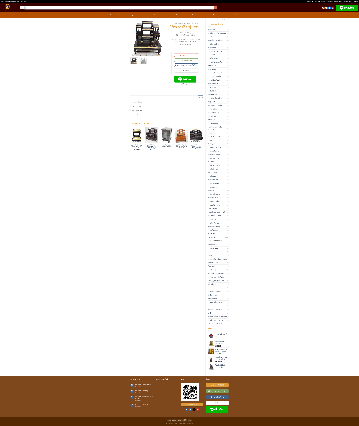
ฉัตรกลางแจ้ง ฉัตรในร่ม (172, 15)
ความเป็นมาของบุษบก (142, 404)
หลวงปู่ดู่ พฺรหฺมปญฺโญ (215, 62)
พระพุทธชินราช (213, 151)
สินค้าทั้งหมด (120, 15)
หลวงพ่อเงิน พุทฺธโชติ (215, 73)
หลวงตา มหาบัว (213, 112)
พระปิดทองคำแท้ (214, 44)
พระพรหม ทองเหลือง (215, 165)
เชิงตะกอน (211, 30)
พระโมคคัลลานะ (214, 223)
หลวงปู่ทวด (212, 116)
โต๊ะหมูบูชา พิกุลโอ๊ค (192, 23)
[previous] (133, 39)
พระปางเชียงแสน (214, 194)
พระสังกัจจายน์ (213, 169)
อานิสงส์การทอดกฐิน (142, 390)
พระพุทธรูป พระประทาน (136, 15)
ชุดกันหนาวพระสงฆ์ (215, 309)
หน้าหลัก (175, 23)
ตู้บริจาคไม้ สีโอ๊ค (166, 146)
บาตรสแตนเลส (213, 248)
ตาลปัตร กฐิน (212, 270)
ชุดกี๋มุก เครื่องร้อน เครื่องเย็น (217, 316)
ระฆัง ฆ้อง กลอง (213, 262)
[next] (162, 39)
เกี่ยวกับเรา (236, 15)
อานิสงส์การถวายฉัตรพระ (143, 384)
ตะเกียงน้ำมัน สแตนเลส (216, 273)
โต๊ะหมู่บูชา (182, 23)
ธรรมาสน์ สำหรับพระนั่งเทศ (217, 259)
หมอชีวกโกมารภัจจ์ (214, 136)
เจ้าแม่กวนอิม (212, 172)
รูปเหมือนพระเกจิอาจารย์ (216, 212)
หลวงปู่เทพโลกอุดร (214, 76)
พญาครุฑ (211, 101)
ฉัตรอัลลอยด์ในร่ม (214, 94)
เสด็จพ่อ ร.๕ (212, 65)
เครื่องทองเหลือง (213, 295)
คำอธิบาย (200, 97)
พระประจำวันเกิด (214, 154)
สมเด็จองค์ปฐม (213, 58)
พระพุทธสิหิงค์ (213, 180)
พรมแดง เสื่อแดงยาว (215, 302)
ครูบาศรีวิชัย (212, 69)
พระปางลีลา (212, 190)
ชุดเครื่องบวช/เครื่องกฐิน (216, 40)
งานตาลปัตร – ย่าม (154, 15)
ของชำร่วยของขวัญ (214, 216)
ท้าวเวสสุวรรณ (213, 83)
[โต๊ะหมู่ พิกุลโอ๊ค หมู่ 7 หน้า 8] (147, 38)
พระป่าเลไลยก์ (213, 198)
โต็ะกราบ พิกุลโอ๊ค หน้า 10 (136, 147)
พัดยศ (210, 255)
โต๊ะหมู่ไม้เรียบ (213, 208)
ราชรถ (210, 140)
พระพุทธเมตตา (213, 187)
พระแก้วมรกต (213, 230)
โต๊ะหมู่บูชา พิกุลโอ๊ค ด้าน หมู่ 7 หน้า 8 (151, 147)
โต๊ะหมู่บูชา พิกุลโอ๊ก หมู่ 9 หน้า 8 (196, 147)
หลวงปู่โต (211, 144)
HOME (110, 15)
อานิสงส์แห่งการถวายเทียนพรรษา (144, 397)
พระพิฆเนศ (212, 176)
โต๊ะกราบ (211, 266)
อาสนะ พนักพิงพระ (214, 291)
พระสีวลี (211, 162)
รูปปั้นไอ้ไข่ (212, 91)
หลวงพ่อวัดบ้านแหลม (215, 109)
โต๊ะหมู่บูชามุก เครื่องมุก (216, 281)
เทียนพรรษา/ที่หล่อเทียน (216, 324)
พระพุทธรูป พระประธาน (216, 147)
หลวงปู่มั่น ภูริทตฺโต (214, 80)
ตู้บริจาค (211, 252)
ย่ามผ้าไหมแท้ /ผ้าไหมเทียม (217, 33)
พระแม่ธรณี (212, 87)
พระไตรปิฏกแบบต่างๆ (215, 320)
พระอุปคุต (211, 234)
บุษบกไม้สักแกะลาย (214, 55)
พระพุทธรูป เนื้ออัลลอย (215, 201)
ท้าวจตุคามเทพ (213, 123)
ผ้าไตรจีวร (211, 313)
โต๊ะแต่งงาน (212, 288)
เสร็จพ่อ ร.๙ (212, 120)
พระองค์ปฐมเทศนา (214, 205)
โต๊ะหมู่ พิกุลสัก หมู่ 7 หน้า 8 (181, 147)
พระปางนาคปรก (213, 158)
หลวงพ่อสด (212, 48)
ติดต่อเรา (247, 15)
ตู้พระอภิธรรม (213, 244)
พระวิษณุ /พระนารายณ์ (216, 37)
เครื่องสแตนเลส (209, 15)
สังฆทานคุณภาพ (213, 306)
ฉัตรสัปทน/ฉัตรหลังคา (215, 105)
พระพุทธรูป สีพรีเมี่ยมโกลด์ (192, 15)
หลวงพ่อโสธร (212, 219)
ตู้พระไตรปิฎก (212, 284)
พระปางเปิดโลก (213, 183)
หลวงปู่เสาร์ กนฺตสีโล (215, 98)
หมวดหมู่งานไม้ (223, 15)
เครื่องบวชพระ (213, 299)
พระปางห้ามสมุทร (214, 133)
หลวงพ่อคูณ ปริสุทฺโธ (215, 51)
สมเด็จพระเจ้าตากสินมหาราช (215, 128)
